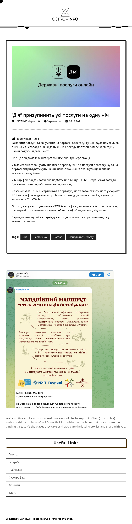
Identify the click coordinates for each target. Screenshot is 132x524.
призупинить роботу (81, 237)
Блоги (12, 493)
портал (58, 237)
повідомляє (29, 158)
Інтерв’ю (14, 462)
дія (25, 237)
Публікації (15, 470)
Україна (52, 121)
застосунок (40, 237)
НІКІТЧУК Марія (25, 121)
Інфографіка (17, 477)
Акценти (14, 485)
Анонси (14, 454)
